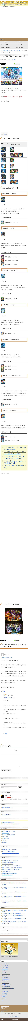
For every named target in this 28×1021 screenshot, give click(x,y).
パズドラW (4, 998)
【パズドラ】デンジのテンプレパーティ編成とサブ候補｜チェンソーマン (14, 901)
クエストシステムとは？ (7, 871)
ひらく (5, 134)
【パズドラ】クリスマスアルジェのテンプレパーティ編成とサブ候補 (14, 888)
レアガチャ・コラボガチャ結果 (8, 988)
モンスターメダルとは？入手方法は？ (10, 860)
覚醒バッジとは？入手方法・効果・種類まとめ (12, 867)
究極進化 (3, 996)
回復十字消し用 (5, 833)
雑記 (2, 999)
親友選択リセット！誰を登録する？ (9, 873)
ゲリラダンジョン (5, 975)
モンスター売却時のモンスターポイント (10, 853)
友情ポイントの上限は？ (7, 875)
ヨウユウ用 (4, 842)
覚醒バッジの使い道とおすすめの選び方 (10, 869)
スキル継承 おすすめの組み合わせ (9, 862)
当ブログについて (5, 1006)
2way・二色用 (5, 836)
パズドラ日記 (4, 993)
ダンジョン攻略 (19, 42)
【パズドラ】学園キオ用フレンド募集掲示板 (11, 913)
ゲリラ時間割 (4, 42)
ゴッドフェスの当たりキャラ (8, 822)
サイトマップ (4, 1009)
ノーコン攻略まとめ (6, 47)
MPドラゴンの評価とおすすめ (8, 851)
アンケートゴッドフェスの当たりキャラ (10, 823)
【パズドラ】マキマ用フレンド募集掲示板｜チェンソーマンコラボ (14, 892)
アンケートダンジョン (6, 974)
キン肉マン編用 (5, 838)
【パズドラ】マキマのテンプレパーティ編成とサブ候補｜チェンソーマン (14, 897)
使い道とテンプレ (19, 47)
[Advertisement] (14, 23)
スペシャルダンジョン (6, 977)
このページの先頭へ (15, 1019)
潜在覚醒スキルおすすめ (6, 984)
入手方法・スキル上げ (6, 986)
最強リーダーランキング (7, 807)
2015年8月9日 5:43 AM (6, 657)
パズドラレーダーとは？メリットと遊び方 (11, 865)
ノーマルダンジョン (5, 979)
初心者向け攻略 (5, 991)
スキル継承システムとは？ (7, 864)
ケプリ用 (4, 840)
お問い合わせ (4, 1007)
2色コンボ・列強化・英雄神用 (8, 834)
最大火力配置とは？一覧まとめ (8, 831)
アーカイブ (3, 930)
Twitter (3, 1008)
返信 (4, 691)
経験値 (3, 989)
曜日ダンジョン (5, 980)
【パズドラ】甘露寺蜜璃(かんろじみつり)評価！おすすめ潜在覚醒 (14, 883)
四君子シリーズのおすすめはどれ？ (9, 849)
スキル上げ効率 (5, 44)
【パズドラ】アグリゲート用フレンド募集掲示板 (12, 915)
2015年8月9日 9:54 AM (9, 697)
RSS (3, 1011)
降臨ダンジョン (5, 969)
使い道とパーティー (5, 983)
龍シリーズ (4, 972)
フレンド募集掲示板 (6, 814)
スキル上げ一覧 (19, 44)
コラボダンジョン (5, 970)
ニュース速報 (4, 994)
